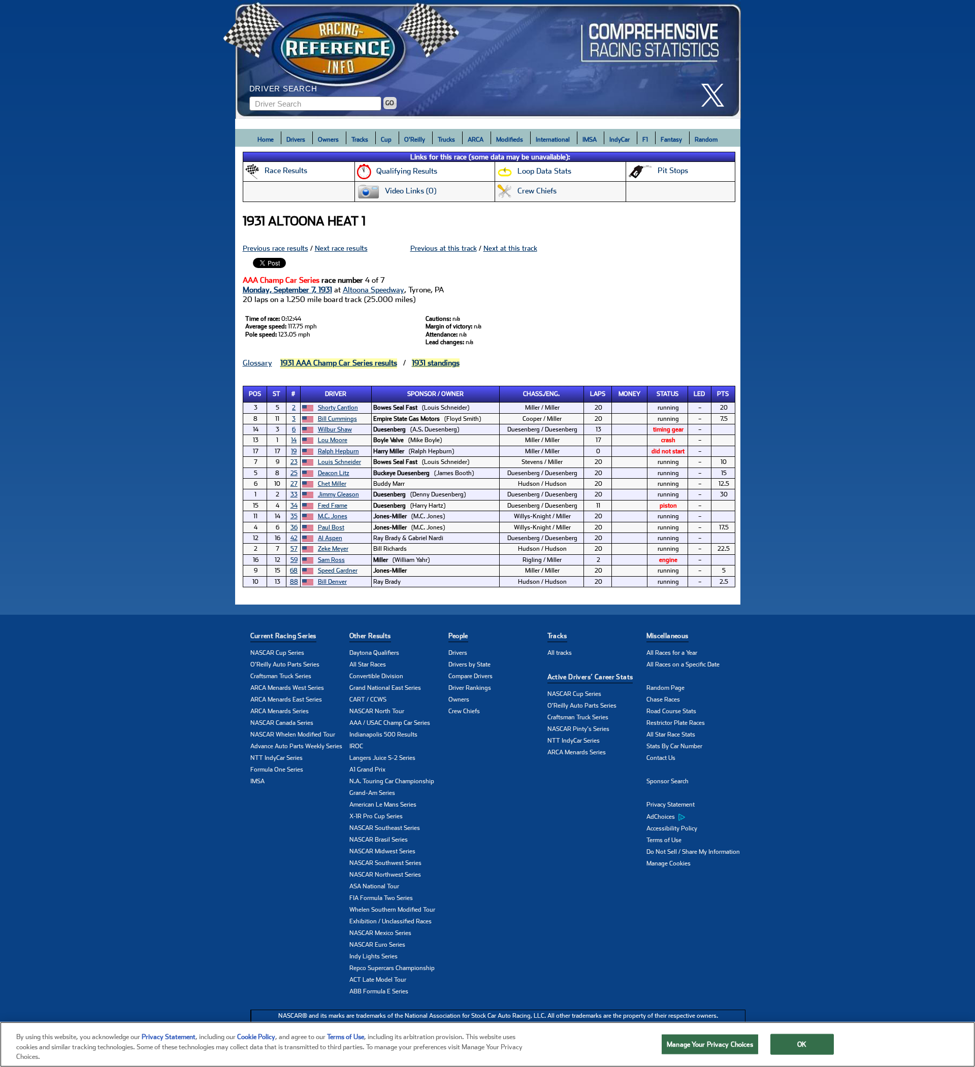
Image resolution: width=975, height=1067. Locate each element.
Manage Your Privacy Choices (710, 1044)
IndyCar (619, 139)
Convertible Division (376, 676)
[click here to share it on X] (716, 95)
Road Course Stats (671, 711)
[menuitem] (695, 817)
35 (294, 516)
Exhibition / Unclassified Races (390, 921)
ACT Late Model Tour (377, 979)
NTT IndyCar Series (276, 757)
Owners (328, 139)
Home (265, 139)
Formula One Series (276, 769)
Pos (255, 393)
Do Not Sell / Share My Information (693, 851)
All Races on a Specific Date (683, 664)
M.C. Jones (332, 516)
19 (294, 451)
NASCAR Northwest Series (385, 874)
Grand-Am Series (372, 792)
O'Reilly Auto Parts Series (284, 664)
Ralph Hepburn (338, 451)
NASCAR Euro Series (377, 944)
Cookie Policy (256, 1037)
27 (294, 483)
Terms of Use (663, 840)
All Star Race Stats (670, 734)
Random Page (665, 687)
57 (294, 548)
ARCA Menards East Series (286, 699)
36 (294, 527)
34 (294, 505)
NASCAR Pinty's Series (578, 728)
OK (801, 1044)
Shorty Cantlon (338, 407)
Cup (386, 139)
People (458, 636)
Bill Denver (332, 581)
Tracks (359, 139)
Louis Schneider (339, 461)
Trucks (446, 139)
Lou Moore (332, 440)
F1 (645, 139)
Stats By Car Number (674, 746)
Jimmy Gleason (338, 494)
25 (294, 473)
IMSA (589, 139)
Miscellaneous (667, 636)
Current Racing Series (283, 636)
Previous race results (275, 248)
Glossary (257, 363)
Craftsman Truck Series (280, 676)
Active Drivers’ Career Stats (590, 677)
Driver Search (283, 88)
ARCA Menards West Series (287, 687)
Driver (335, 393)
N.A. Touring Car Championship (391, 781)
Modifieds (509, 139)
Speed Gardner (338, 570)
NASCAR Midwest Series (382, 851)
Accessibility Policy (671, 828)
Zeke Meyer (333, 548)
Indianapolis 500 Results (383, 734)
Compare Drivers (470, 676)
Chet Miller (332, 483)
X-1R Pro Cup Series (376, 816)
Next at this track (510, 248)
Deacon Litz (333, 473)
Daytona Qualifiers (374, 652)
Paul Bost (331, 527)
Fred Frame (332, 505)
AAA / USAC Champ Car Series (389, 722)
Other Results (370, 636)
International (553, 139)
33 (294, 494)
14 (294, 440)
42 (294, 538)
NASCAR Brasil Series (378, 839)
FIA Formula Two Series (381, 898)
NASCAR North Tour (376, 711)
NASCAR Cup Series (277, 652)
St (276, 393)
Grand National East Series (385, 687)
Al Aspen (330, 538)
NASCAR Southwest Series (385, 862)
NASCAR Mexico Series (380, 933)
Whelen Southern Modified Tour (392, 909)
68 (294, 570)
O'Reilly (414, 139)
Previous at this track (443, 248)
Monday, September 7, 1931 (287, 289)
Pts (723, 393)
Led (699, 393)
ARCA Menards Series (279, 711)
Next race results (341, 248)
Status (667, 393)
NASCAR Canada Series (281, 722)
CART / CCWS (367, 699)
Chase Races (663, 699)
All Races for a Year (671, 652)
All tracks (559, 652)
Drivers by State (469, 664)
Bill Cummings (337, 418)
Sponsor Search (667, 781)
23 (294, 461)
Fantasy (671, 139)
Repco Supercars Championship (392, 968)
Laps (597, 393)
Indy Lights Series (373, 956)
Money (629, 393)
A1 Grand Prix (367, 769)
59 (294, 559)
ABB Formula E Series (378, 991)
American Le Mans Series (382, 804)
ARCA (475, 139)
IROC (356, 746)
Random (706, 139)
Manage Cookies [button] (668, 863)
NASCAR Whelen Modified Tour (292, 734)
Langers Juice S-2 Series (382, 757)
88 (294, 581)
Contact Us (660, 757)
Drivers (295, 139)
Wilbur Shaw (335, 429)
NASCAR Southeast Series (384, 827)
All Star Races (367, 664)
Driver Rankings (469, 687)
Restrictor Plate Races (675, 722)
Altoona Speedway (373, 289)
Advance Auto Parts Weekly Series (296, 746)
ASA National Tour (374, 886)
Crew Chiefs (464, 711)
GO (389, 103)
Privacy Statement (670, 804)
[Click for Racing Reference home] (488, 59)
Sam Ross (331, 559)
